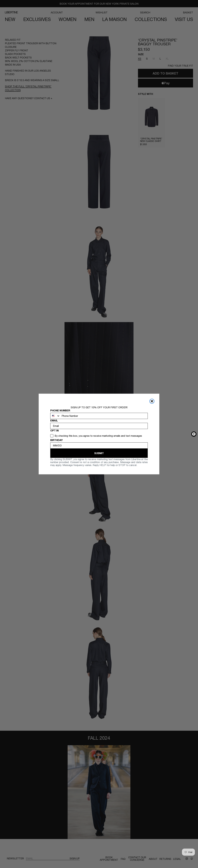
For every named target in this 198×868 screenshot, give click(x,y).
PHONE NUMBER (60, 410)
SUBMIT (99, 453)
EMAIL (54, 420)
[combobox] (55, 416)
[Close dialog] (152, 401)
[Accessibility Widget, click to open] (193, 434)
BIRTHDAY (56, 440)
